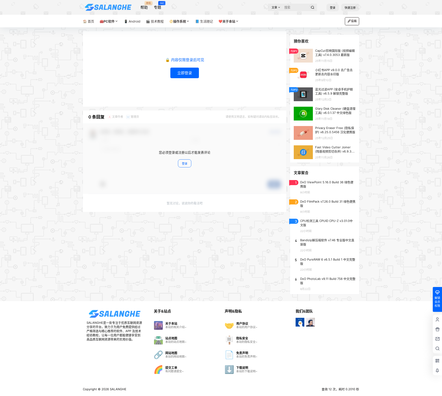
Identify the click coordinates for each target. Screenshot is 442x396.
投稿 (354, 21)
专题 (157, 6)
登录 (332, 7)
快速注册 (350, 7)
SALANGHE (117, 389)
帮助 (144, 6)
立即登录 (184, 73)
